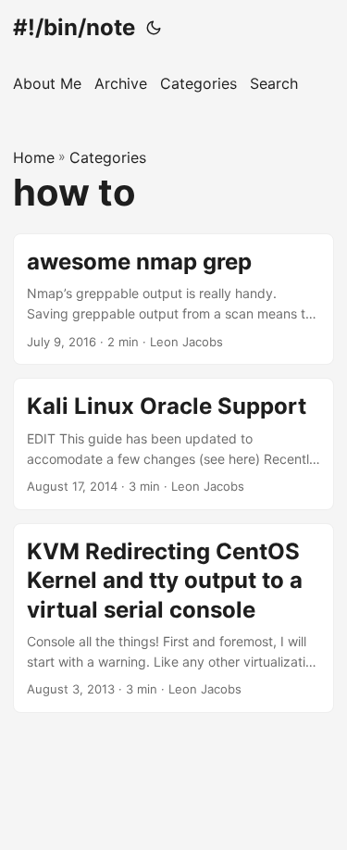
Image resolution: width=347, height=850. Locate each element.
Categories (107, 157)
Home (34, 157)
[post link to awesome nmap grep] (173, 299)
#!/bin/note (74, 27)
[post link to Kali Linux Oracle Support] (173, 444)
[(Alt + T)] (154, 28)
